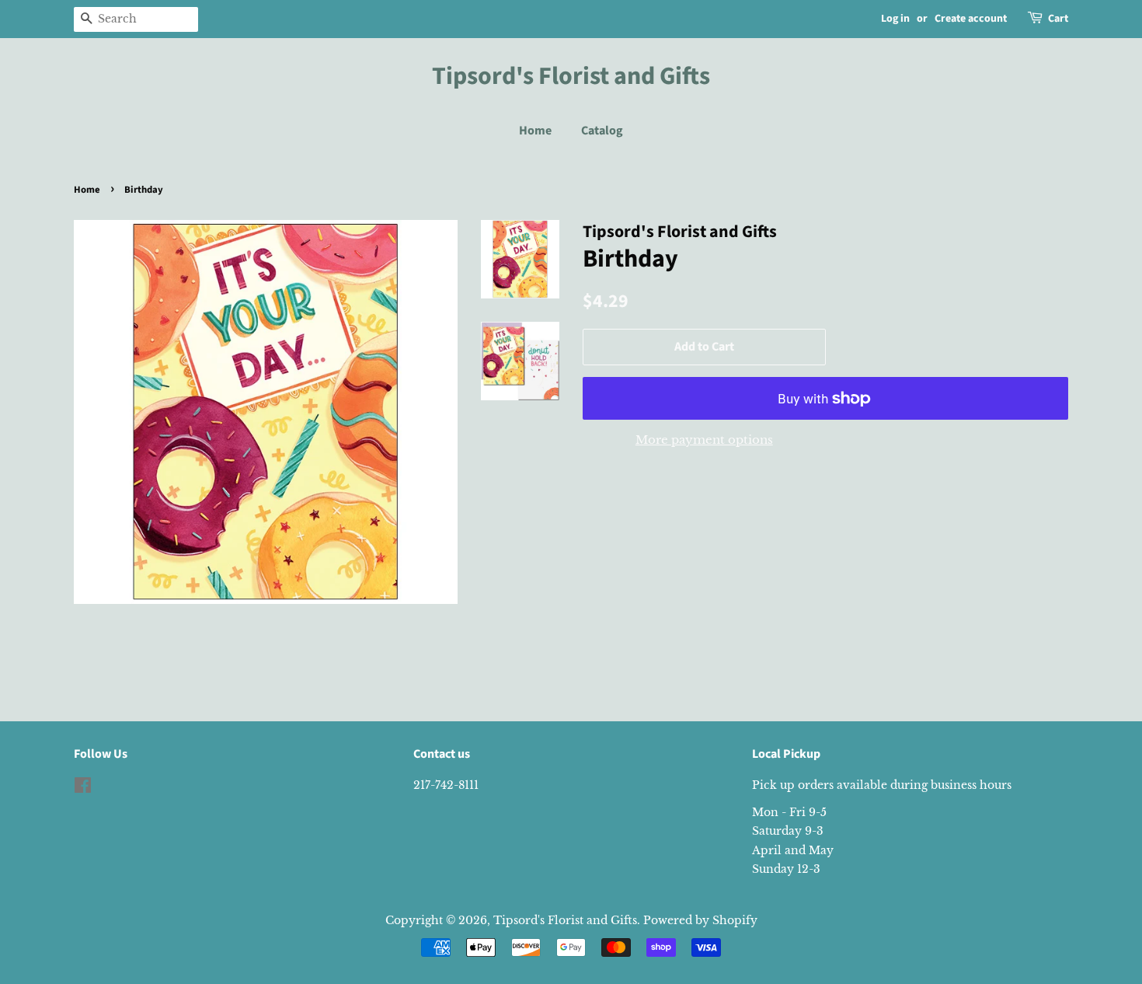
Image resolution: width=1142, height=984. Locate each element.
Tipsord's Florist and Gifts (571, 76)
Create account (971, 18)
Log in (895, 18)
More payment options (704, 439)
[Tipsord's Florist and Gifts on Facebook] (83, 788)
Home (535, 130)
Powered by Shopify (700, 920)
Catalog (602, 130)
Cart (1058, 18)
